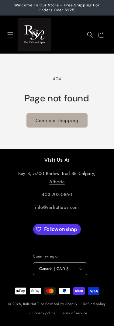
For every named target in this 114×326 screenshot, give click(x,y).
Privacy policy (44, 312)
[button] (10, 34)
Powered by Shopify (61, 303)
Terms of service (74, 312)
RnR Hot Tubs (33, 303)
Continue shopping (57, 120)
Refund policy (94, 303)
